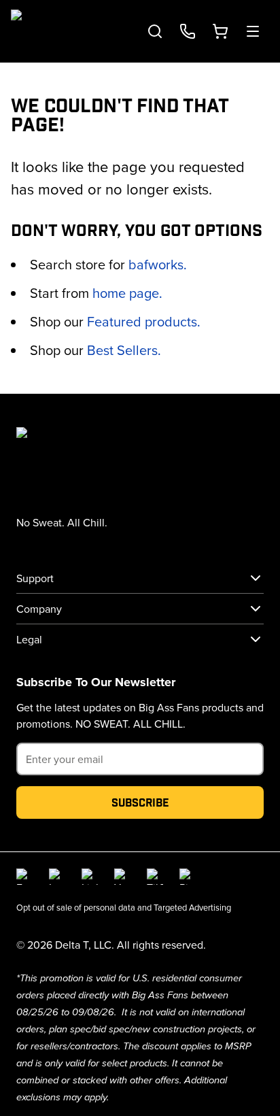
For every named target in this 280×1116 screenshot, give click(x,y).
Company (39, 608)
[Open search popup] (155, 31)
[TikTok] (155, 876)
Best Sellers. (124, 350)
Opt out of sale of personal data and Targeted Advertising (123, 907)
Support (35, 578)
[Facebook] (24, 876)
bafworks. (157, 264)
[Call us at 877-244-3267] (187, 31)
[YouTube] (122, 876)
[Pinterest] (187, 876)
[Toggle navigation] (253, 31)
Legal (29, 639)
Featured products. (143, 321)
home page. (127, 293)
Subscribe (140, 802)
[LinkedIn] (90, 876)
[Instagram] (57, 876)
